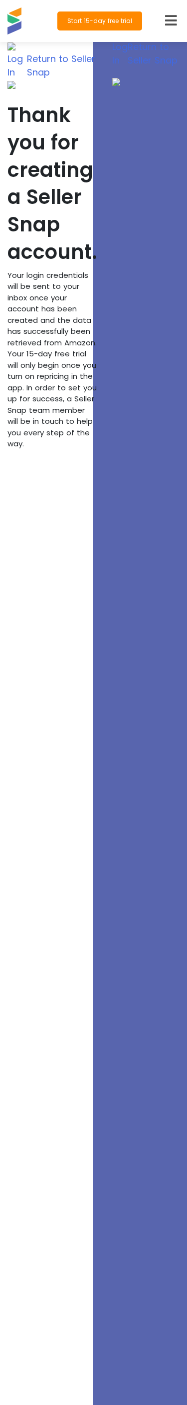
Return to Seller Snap (61, 65)
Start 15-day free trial (99, 20)
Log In (15, 65)
